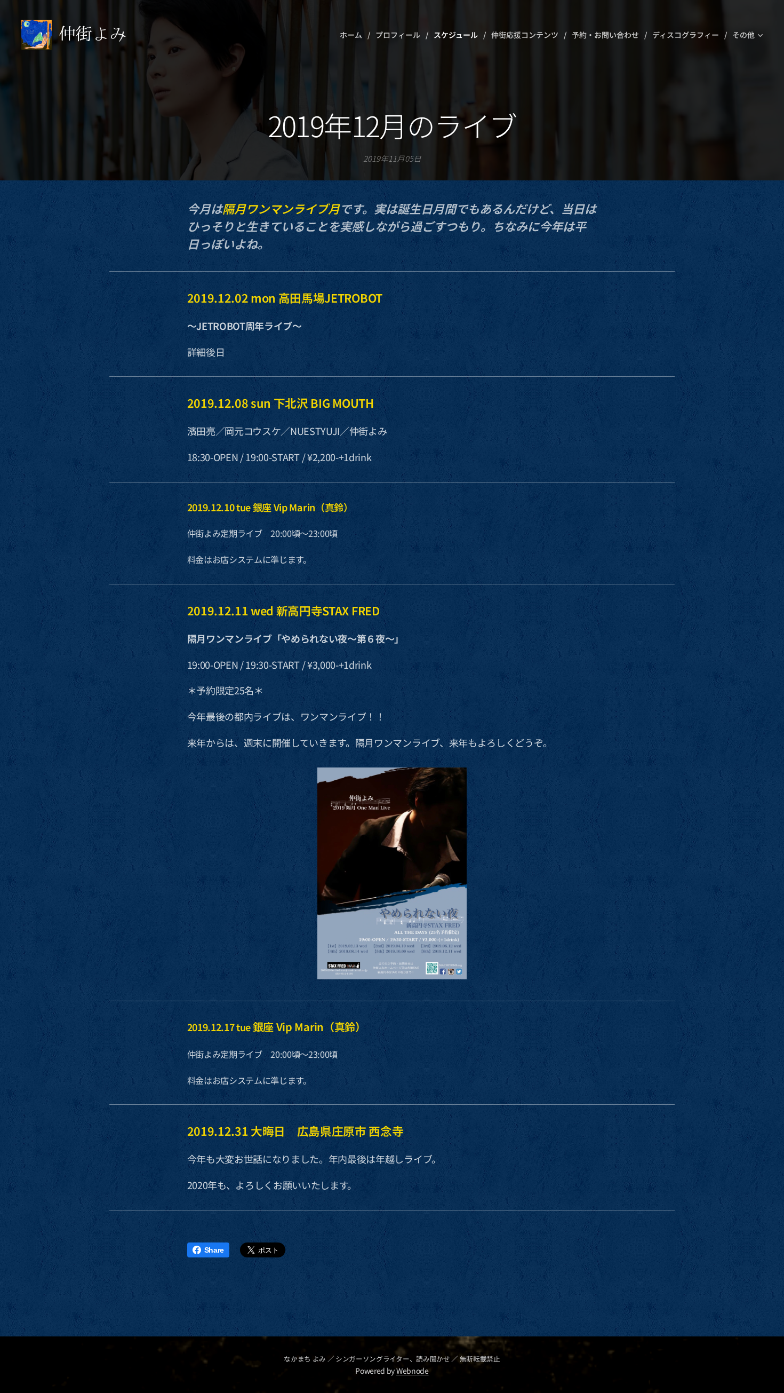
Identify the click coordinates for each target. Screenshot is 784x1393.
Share (214, 1250)
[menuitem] (353, 34)
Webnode (412, 1370)
